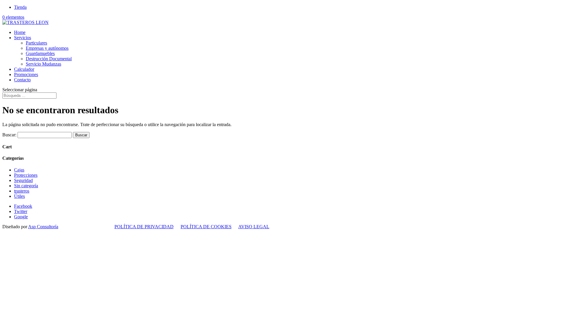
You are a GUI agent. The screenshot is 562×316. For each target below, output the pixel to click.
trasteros (21, 190)
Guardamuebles (40, 53)
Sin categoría (26, 185)
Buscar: (9, 134)
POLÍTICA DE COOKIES (206, 226)
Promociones (26, 74)
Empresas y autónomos (47, 48)
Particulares (36, 42)
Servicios (22, 37)
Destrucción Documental (49, 58)
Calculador (24, 69)
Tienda (20, 7)
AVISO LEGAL (253, 226)
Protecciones (25, 175)
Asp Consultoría (43, 226)
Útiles (19, 196)
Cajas (19, 169)
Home (19, 32)
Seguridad (23, 180)
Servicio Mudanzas (43, 63)
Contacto (22, 79)
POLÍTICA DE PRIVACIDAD (144, 226)
